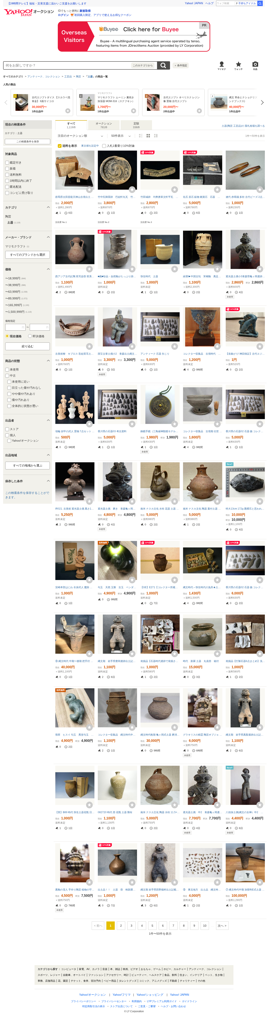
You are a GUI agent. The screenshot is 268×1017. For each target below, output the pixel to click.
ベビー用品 (110, 980)
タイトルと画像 (140, 135)
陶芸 (78, 76)
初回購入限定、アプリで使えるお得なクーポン (102, 15)
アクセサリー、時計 (117, 975)
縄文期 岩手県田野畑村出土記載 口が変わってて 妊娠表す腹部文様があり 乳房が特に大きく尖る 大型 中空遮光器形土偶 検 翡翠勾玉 (160, 889)
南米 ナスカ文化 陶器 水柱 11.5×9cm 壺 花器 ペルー (160, 812)
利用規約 (137, 1001)
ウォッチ (238, 69)
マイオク (222, 69)
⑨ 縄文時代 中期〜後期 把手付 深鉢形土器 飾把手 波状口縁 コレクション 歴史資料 (74, 661)
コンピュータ (68, 969)
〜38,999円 (15, 285)
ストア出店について (121, 1006)
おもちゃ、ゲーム (151, 969)
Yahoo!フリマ (122, 994)
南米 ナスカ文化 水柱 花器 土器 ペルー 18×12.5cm (160, 508)
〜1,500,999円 (18, 311)
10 (204, 925)
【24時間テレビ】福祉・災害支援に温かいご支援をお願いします (46, 3)
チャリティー (187, 980)
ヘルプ (209, 3)
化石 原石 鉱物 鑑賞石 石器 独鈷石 (202, 196)
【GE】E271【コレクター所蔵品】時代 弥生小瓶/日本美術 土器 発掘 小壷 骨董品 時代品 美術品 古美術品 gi (160, 587)
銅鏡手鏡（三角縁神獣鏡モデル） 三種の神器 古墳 (160, 431)
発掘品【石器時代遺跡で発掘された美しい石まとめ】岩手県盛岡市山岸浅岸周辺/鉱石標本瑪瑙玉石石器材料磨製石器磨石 (160, 661)
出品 (255, 69)
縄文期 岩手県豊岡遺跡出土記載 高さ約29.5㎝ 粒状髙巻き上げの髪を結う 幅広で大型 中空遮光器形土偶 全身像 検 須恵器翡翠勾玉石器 (117, 661)
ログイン (63, 15)
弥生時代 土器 (149, 276)
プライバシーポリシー (83, 1001)
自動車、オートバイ (74, 975)
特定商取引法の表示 (93, 1006)
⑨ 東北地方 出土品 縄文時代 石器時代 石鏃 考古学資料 (202, 889)
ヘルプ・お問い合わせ (173, 1006)
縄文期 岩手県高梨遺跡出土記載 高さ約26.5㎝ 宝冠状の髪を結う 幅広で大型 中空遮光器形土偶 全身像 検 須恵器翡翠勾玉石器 (245, 734)
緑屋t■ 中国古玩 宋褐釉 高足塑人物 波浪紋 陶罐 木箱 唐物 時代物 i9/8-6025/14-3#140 (202, 276)
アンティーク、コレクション (43, 76)
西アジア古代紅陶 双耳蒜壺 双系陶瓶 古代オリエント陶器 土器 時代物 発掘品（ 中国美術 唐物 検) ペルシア (74, 276)
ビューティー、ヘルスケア (146, 975)
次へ (261, 102)
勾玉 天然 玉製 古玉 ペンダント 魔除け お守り (117, 587)
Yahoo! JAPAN (194, 3)
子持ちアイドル (247, 3)
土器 (90, 76)
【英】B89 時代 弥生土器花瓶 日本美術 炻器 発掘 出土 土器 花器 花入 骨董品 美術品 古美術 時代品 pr (74, 812)
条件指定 (180, 65)
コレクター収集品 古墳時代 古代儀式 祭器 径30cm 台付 (202, 353)
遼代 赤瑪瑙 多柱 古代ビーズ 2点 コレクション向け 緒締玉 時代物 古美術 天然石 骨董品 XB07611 (245, 196)
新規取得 (85, 10)
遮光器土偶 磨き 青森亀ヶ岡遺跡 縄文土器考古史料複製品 (117, 508)
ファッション (95, 975)
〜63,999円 (16, 291)
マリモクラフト (17, 246)
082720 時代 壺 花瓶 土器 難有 (115, 812)
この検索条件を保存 (27, 141)
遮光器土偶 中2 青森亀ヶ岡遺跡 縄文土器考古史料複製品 (202, 812)
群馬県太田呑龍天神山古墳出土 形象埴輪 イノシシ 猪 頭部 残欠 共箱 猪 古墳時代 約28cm (74, 196)
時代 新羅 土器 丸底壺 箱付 (201, 661)
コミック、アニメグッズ (153, 980)
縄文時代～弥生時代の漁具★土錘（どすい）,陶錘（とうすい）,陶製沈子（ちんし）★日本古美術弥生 (202, 587)
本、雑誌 (115, 969)
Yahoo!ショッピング (150, 994)
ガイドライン (189, 1001)
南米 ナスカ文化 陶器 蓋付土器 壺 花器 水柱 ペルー (202, 508)
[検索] (260, 3)
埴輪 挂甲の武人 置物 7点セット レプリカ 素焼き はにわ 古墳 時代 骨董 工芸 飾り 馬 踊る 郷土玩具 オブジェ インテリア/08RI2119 (74, 431)
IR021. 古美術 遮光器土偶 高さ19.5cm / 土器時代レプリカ (74, 508)
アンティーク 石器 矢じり (154, 353)
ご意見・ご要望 (147, 1006)
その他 (201, 980)
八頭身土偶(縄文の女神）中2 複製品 (245, 812)
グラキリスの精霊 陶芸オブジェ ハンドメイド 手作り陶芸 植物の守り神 (202, 734)
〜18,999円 (15, 278)
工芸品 (68, 76)
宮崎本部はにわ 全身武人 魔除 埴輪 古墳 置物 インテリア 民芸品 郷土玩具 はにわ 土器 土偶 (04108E (74, 587)
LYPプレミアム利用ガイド (162, 1001)
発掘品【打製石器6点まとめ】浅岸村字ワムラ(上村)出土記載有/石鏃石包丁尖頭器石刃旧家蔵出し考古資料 (245, 661)
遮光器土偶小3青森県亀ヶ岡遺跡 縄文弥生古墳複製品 (245, 276)
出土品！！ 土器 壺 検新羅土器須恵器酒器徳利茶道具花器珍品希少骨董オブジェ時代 (117, 889)
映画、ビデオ (130, 969)
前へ (6, 102)
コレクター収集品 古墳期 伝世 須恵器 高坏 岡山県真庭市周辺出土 (202, 431)
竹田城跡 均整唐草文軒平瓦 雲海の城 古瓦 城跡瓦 (160, 196)
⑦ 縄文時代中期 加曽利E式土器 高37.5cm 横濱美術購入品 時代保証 (245, 889)
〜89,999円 (16, 298)
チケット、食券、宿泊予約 (86, 980)
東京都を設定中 (90, 145)
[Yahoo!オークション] (29, 10)
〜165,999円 (17, 305)
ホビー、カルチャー (175, 969)
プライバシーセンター (113, 1001)
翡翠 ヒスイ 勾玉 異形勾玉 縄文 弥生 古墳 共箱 (74, 734)
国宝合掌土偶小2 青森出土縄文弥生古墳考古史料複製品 (117, 353)
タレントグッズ (128, 980)
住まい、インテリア (191, 975)
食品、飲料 (170, 975)
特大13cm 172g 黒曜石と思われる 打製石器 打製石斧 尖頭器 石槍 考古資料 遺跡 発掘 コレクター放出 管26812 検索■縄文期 (245, 508)
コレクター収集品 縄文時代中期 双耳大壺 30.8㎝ (117, 734)
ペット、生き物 (214, 975)
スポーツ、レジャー (49, 975)
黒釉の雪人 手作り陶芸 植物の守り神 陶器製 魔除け (74, 889)
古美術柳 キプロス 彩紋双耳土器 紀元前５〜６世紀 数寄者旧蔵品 (74, 353)
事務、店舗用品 (46, 980)
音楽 (104, 969)
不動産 (173, 980)
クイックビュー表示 (155, 135)
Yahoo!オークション (92, 994)
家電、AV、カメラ (89, 969)
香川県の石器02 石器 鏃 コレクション (245, 431)
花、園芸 (63, 980)
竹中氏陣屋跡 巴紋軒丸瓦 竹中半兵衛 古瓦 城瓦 (117, 196)
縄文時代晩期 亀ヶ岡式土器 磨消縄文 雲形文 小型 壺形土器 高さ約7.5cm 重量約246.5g (160, 734)
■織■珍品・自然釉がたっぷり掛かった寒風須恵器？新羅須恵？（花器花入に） (117, 276)
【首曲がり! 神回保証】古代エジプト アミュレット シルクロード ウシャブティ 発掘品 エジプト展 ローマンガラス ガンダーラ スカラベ (245, 353)
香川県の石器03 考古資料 (112, 431)
